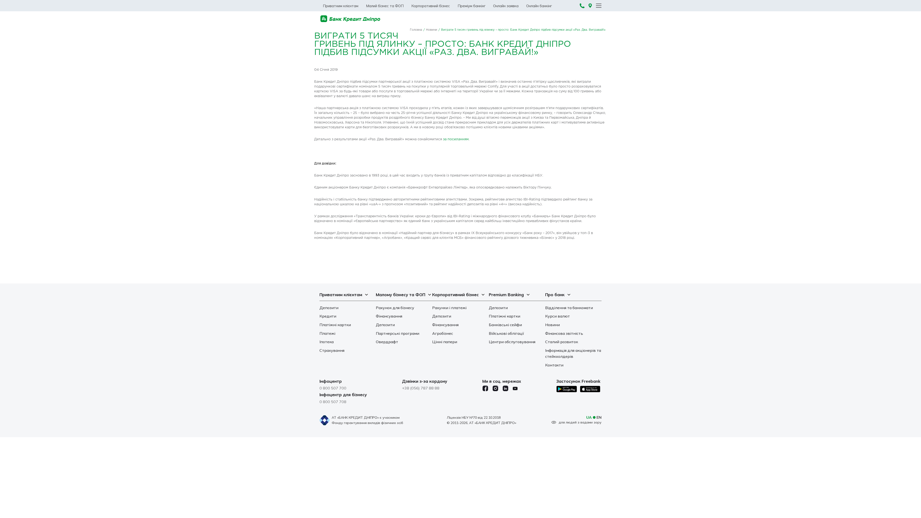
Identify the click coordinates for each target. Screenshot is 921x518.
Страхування (331, 350)
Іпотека (326, 341)
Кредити (327, 316)
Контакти (554, 365)
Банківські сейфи (505, 324)
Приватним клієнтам (340, 6)
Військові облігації (506, 333)
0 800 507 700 (332, 388)
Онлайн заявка (506, 6)
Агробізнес (442, 333)
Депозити (328, 307)
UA (589, 417)
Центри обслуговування (512, 341)
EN (599, 417)
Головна (416, 30)
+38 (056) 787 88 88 (420, 388)
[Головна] (350, 18)
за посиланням (456, 139)
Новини (431, 30)
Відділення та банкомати (569, 307)
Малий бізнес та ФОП (385, 6)
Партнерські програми (397, 333)
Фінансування (389, 316)
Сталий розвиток (561, 341)
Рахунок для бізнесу (395, 307)
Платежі (327, 333)
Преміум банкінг (471, 6)
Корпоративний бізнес (430, 6)
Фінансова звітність (564, 333)
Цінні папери (444, 341)
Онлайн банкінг (539, 6)
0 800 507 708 (332, 401)
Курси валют (557, 316)
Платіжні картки (335, 324)
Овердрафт (387, 341)
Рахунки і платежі (449, 307)
